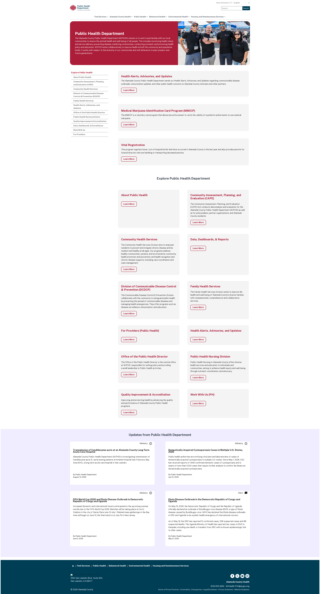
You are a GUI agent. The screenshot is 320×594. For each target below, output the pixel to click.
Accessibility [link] (185, 589)
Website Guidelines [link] (241, 589)
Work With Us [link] (79, 130)
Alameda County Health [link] (120, 17)
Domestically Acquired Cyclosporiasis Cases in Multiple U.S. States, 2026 (205, 451)
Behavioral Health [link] (157, 17)
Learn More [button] (128, 90)
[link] (82, 8)
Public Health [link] (140, 17)
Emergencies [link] (197, 589)
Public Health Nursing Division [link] (86, 117)
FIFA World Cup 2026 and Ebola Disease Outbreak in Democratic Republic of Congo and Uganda (108, 500)
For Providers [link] (79, 134)
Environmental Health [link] (178, 17)
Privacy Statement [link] (226, 589)
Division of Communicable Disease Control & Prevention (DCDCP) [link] (88, 94)
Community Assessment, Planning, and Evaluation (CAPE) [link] (88, 83)
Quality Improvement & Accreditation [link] (89, 121)
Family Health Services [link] (83, 101)
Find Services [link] (100, 17)
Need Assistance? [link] (223, 3)
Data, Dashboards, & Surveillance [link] (88, 126)
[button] (232, 576)
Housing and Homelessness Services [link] (207, 17)
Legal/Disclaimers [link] (210, 589)
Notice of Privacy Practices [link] (168, 589)
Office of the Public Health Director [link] (89, 113)
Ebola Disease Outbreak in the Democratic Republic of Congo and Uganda (204, 500)
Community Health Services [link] (85, 89)
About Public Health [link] (82, 77)
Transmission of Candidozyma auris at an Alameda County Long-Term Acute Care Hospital (111, 451)
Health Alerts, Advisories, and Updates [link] (86, 106)
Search (246, 8)
